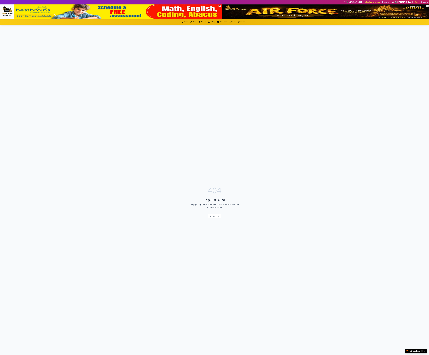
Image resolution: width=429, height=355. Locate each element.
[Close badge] (425, 351)
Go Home (215, 216)
